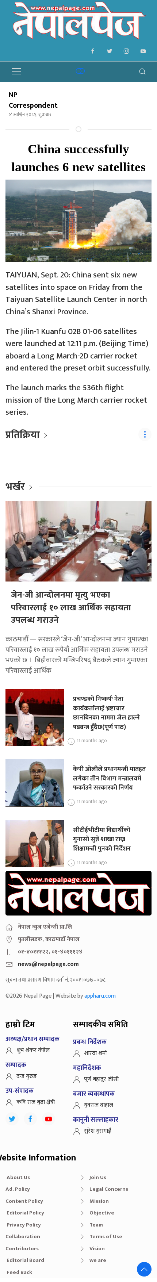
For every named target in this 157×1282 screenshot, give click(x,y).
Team (96, 1224)
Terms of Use (105, 1236)
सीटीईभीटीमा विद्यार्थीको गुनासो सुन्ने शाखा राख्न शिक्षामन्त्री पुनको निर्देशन (102, 839)
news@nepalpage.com (48, 964)
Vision (97, 1248)
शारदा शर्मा (95, 1053)
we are (97, 1260)
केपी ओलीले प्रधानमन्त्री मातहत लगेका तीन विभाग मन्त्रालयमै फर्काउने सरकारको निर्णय (109, 778)
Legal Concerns (108, 1189)
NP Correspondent (33, 100)
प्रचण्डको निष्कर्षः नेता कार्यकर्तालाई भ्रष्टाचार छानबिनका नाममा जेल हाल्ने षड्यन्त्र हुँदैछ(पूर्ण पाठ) (106, 713)
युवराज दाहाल (98, 1105)
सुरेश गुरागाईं (97, 1131)
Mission (99, 1201)
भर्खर (15, 487)
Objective (101, 1212)
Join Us (97, 1177)
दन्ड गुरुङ (26, 1076)
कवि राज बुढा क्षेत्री (35, 1102)
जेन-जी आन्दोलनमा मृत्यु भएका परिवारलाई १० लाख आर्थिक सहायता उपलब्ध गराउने (71, 607)
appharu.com (100, 996)
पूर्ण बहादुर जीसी (101, 1079)
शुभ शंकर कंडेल (33, 1050)
